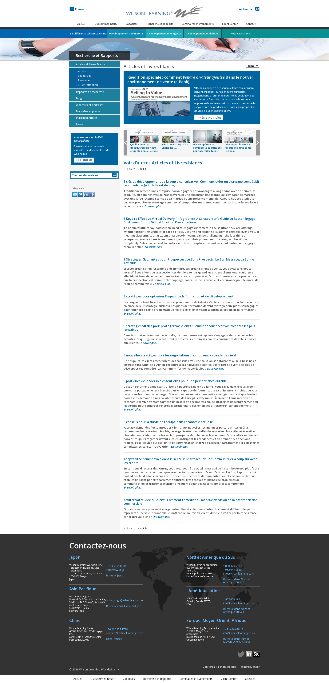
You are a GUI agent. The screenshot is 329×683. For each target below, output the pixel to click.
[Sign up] (84, 161)
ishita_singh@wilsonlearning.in (124, 600)
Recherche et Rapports (159, 24)
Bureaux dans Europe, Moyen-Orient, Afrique (237, 640)
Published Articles (86, 118)
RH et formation (87, 85)
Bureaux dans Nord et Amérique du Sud (236, 580)
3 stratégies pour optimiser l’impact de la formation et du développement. (179, 296)
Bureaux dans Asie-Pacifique (123, 605)
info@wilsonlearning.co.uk (239, 632)
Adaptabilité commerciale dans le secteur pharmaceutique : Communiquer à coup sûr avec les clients (190, 461)
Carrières (209, 667)
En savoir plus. (209, 117)
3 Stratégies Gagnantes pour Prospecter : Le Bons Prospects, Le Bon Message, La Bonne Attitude (189, 261)
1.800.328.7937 (232, 565)
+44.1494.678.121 (234, 629)
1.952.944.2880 (232, 569)
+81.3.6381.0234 (116, 565)
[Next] (144, 169)
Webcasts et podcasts (89, 105)
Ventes (81, 71)
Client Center (230, 24)
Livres (79, 124)
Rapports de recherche (90, 92)
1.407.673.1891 (232, 599)
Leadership (84, 75)
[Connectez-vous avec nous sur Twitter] (241, 656)
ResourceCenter (249, 667)
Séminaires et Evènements (198, 24)
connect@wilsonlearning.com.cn (125, 632)
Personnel (83, 80)
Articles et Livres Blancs (90, 64)
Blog (79, 98)
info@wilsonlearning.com (238, 573)
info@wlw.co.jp (115, 569)
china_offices (114, 638)
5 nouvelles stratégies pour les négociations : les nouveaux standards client (180, 355)
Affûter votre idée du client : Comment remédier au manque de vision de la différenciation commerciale (191, 502)
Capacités (131, 24)
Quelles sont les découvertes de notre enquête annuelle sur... (144, 148)
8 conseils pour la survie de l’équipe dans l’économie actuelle (168, 422)
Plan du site (228, 667)
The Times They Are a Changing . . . (175, 146)
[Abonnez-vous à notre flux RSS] (256, 656)
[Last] (146, 169)
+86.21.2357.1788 (117, 629)
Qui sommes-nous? (106, 24)
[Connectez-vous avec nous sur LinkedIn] (249, 656)
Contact (251, 24)
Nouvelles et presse (88, 111)
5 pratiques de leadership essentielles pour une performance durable (175, 381)
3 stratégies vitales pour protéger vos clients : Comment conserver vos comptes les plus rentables (189, 328)
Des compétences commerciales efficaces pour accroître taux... (207, 148)
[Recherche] (257, 9)
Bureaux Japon (115, 575)
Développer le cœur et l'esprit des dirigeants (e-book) (238, 148)
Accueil (81, 24)
